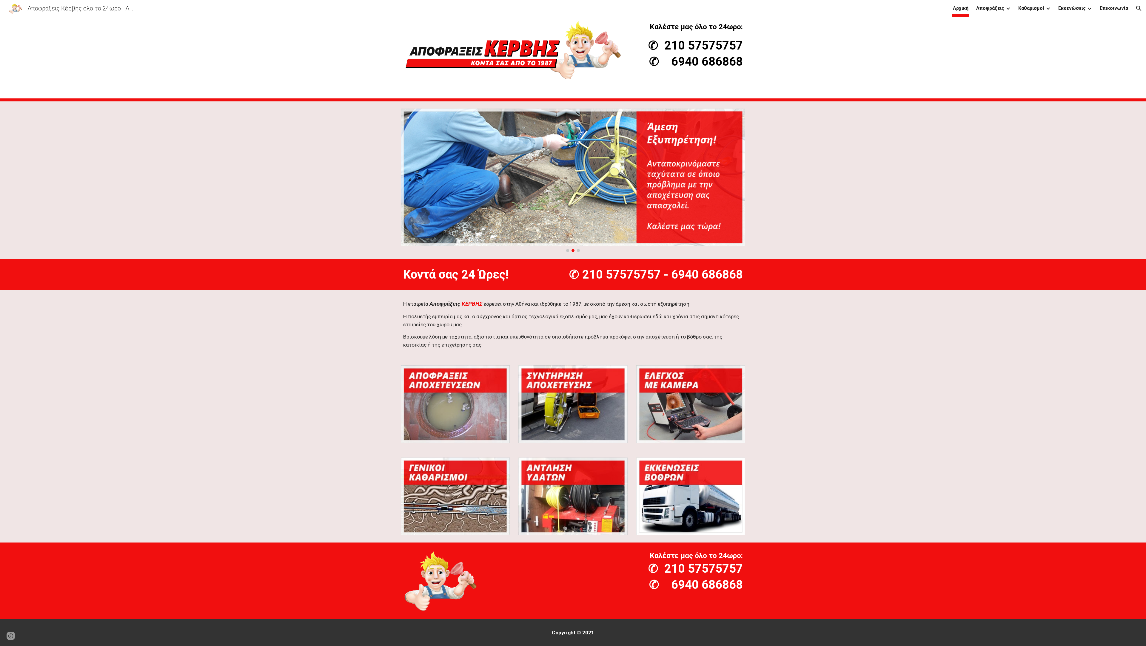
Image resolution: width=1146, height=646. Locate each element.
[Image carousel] (573, 180)
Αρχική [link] (960, 8)
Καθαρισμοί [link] (1031, 8)
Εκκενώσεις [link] (1072, 8)
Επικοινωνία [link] (1114, 8)
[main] (690, 45)
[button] (1139, 8)
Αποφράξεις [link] (990, 8)
